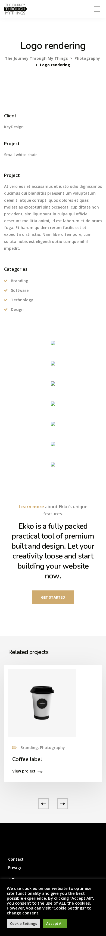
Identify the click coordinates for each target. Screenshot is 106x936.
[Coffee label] (42, 702)
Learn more (31, 507)
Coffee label (27, 759)
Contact (16, 859)
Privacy (14, 867)
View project (24, 771)
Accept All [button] (55, 923)
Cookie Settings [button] (23, 923)
